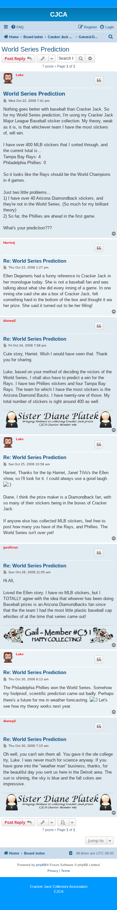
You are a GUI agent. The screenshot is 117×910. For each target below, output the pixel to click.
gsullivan (10, 547)
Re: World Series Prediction (34, 261)
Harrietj (9, 242)
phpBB (41, 865)
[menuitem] (17, 27)
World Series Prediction (35, 49)
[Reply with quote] (99, 80)
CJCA (58, 891)
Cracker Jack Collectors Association (58, 886)
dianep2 (9, 320)
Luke (20, 75)
